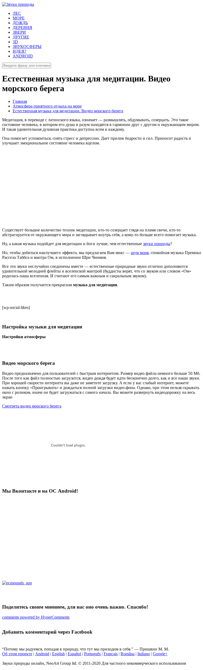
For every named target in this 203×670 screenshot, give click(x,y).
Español (74, 654)
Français (111, 654)
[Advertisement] (101, 187)
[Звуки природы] (18, 4)
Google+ (160, 654)
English (58, 654)
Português (92, 654)
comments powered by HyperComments (36, 617)
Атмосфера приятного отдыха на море (47, 106)
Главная (20, 101)
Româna (128, 654)
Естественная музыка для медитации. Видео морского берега (68, 111)
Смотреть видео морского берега (31, 406)
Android (42, 654)
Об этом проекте (17, 654)
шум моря (140, 252)
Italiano (143, 654)
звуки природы (156, 243)
